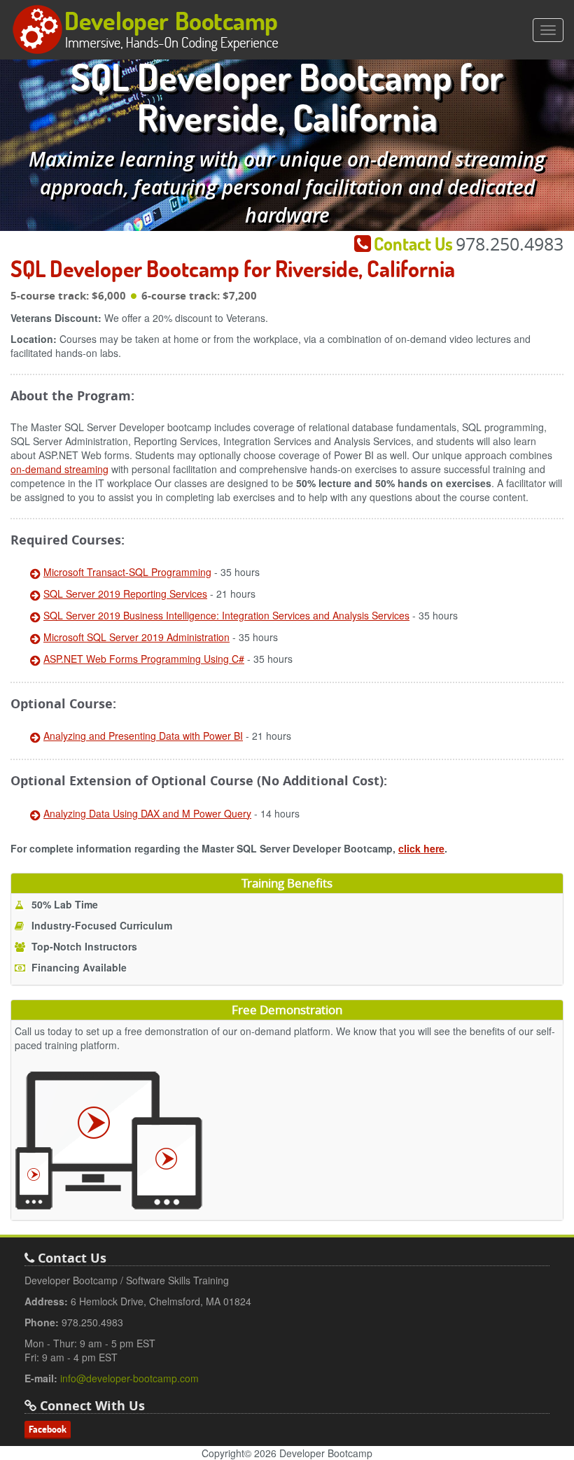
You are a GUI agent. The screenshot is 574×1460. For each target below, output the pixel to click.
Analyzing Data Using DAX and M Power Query (147, 813)
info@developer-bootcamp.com (129, 1378)
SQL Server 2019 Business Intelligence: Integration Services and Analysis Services (226, 615)
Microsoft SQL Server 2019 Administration (136, 637)
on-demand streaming (59, 469)
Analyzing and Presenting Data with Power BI (143, 736)
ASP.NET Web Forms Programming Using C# (143, 659)
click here (421, 848)
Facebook (47, 1429)
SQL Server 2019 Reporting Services (125, 594)
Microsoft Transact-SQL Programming (127, 572)
